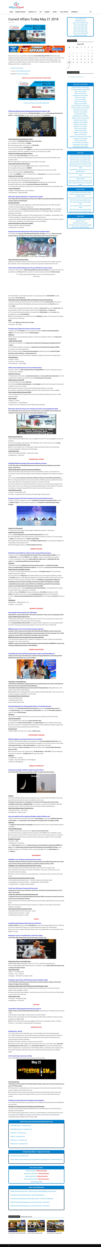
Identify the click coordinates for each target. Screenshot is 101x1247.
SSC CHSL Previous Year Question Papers (80, 225)
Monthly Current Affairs (80, 35)
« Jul (68, 67)
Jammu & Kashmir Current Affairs (80, 108)
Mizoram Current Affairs (80, 124)
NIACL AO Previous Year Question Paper (80, 211)
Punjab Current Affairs (80, 130)
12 (77, 56)
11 (73, 56)
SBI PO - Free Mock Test (18, 1136)
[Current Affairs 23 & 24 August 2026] (17, 1226)
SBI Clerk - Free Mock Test (18, 1133)
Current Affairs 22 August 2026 (35, 1233)
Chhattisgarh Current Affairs (80, 95)
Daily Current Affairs (17, 68)
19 (77, 59)
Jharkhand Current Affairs (80, 110)
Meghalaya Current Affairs (80, 122)
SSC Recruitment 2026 (36, 1179)
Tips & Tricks (64, 12)
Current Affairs (20, 12)
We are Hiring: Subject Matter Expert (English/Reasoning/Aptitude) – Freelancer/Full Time (36, 1159)
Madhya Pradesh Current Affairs (80, 118)
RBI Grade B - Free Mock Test (19, 1143)
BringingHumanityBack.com (77, 77)
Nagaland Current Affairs (80, 126)
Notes (54, 12)
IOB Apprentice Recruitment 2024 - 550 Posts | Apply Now (27, 1195)
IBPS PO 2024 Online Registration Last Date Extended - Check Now (30, 1206)
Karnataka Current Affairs (80, 112)
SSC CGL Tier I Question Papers (80, 227)
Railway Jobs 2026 (36, 1176)
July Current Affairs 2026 (80, 25)
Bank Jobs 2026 (36, 1170)
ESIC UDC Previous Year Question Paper (80, 209)
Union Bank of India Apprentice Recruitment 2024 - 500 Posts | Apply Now (32, 1198)
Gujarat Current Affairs (80, 101)
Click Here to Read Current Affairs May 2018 (36, 103)
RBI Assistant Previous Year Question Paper (80, 181)
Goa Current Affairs (80, 99)
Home (11, 12)
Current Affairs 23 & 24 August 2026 (16, 1233)
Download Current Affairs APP (19, 1156)
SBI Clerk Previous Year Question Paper (80, 158)
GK (40, 12)
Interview (74, 12)
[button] (91, 12)
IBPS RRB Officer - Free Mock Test (21, 1125)
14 (84, 56)
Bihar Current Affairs (80, 93)
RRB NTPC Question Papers (80, 223)
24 (69, 62)
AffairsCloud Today (80, 20)
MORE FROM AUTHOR (26, 1216)
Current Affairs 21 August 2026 (54, 1233)
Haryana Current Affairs (80, 103)
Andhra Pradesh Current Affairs (80, 87)
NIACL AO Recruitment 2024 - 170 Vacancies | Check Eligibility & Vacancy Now (33, 1191)
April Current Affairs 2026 (80, 31)
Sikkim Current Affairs (80, 134)
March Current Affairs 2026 (80, 33)
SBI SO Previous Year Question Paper (80, 160)
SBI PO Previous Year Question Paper (80, 155)
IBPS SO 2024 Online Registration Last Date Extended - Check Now (30, 1202)
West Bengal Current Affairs (80, 146)
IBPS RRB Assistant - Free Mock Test (21, 1129)
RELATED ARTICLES (14, 1216)
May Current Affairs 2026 (80, 29)
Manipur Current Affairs (80, 120)
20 (81, 59)
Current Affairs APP (80, 18)
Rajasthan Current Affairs (80, 132)
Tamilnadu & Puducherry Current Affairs (80, 136)
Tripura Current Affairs (80, 140)
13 (81, 56)
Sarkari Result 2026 (36, 1182)
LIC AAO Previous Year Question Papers (80, 192)
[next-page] (12, 1236)
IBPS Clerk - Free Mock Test (19, 1140)
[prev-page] (9, 1236)
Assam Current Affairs (80, 91)
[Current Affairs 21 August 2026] (55, 1226)
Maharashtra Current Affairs (80, 116)
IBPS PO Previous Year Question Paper (80, 162)
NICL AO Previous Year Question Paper (80, 200)
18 (73, 59)
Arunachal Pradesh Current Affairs (80, 89)
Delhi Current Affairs (80, 97)
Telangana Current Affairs (80, 138)
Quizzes (47, 12)
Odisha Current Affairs (80, 128)
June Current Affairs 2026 (80, 27)
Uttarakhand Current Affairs (80, 144)
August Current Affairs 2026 (80, 23)
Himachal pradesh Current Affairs (80, 105)
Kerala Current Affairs (80, 114)
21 (84, 59)
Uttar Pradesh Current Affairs (80, 142)
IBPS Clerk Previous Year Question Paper (80, 164)
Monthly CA (32, 12)
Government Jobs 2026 (36, 1173)
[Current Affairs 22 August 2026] (36, 1226)
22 (88, 59)
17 (69, 59)
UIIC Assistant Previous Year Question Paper (80, 198)
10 (69, 56)
